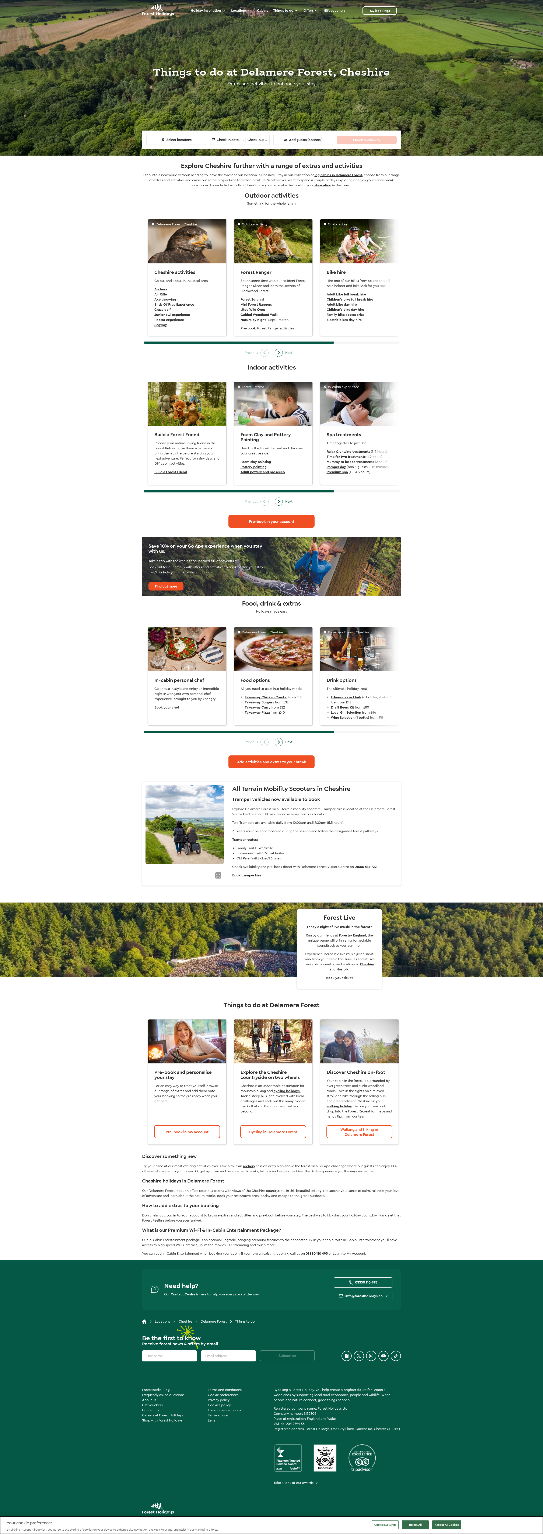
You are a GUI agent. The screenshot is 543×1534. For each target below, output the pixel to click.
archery (249, 1166)
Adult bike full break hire (346, 294)
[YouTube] (383, 1356)
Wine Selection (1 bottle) (350, 718)
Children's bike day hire (345, 310)
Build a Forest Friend (170, 472)
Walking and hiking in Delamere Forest (359, 1132)
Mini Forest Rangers (256, 304)
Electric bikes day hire (344, 320)
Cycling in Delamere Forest (273, 1132)
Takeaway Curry (257, 707)
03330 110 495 (317, 1253)
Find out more (166, 586)
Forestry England (352, 935)
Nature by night (253, 320)
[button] (218, 875)
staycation (322, 185)
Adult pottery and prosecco (263, 472)
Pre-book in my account (187, 1132)
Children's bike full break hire (350, 299)
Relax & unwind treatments (348, 452)
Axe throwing (165, 299)
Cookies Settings (385, 1524)
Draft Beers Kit (342, 707)
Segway (160, 325)
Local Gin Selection (346, 712)
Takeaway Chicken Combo (266, 697)
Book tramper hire (246, 875)
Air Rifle (160, 294)
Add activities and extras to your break (271, 762)
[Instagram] (371, 1356)
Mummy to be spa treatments (350, 462)
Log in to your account (185, 1215)
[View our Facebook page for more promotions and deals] (346, 1356)
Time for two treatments (346, 457)
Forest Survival (252, 299)
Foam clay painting (256, 462)
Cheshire (367, 964)
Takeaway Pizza (257, 712)
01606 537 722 (366, 867)
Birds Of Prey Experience (174, 304)
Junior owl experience (172, 315)
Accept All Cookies (447, 1524)
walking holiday (339, 1106)
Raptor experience (169, 320)
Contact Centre (183, 1294)
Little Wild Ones (253, 310)
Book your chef (166, 707)
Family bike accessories (345, 315)
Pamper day (336, 467)
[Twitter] (359, 1356)
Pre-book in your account (271, 521)
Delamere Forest (214, 1321)
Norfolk (342, 969)
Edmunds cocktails (346, 697)
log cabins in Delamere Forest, (339, 175)
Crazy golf (162, 310)
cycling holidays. (287, 1091)
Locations (162, 1321)
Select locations (179, 140)
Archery (160, 289)
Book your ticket (339, 978)
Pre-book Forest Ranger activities (267, 328)
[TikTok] (396, 1356)
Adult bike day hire (342, 304)
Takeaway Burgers (259, 702)
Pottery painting (254, 467)
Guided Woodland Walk (259, 315)
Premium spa (337, 472)
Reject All (415, 1524)
